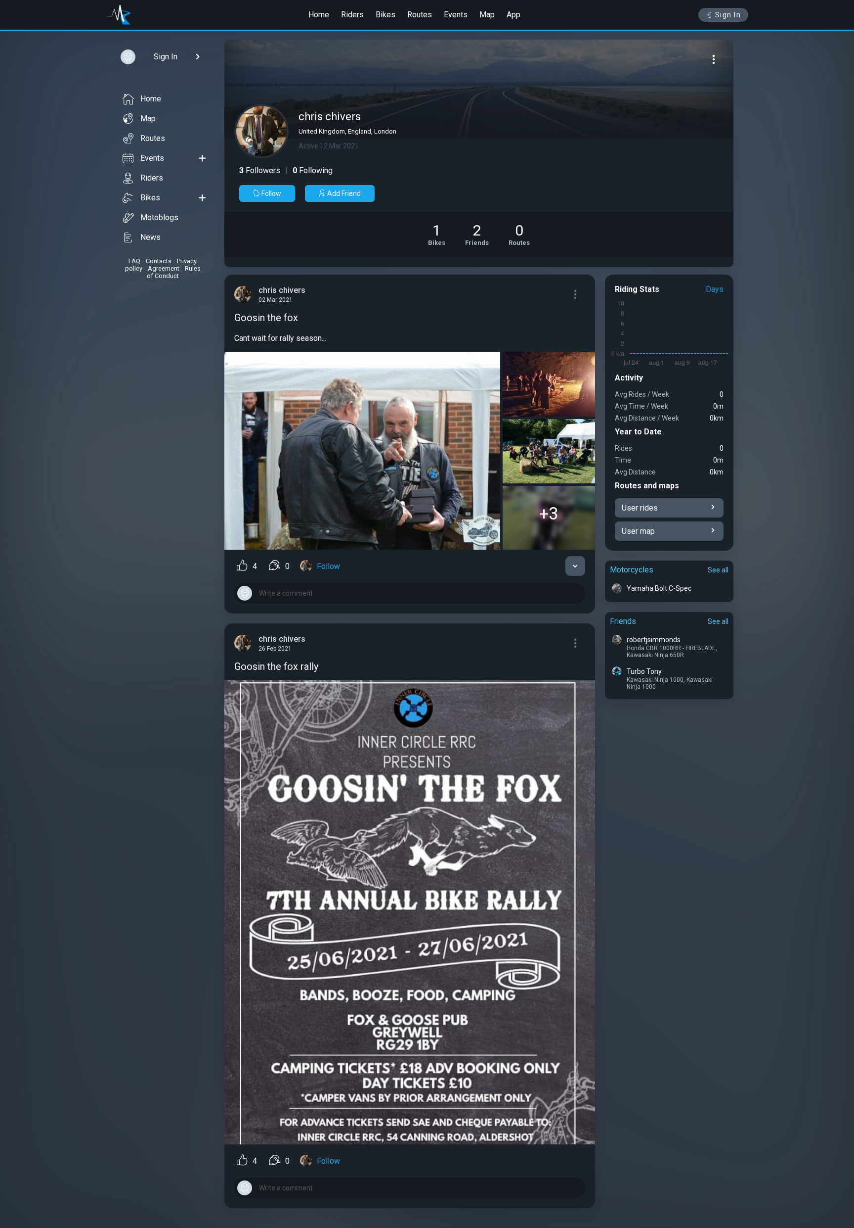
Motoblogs (159, 217)
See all (718, 570)
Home (318, 14)
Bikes (385, 14)
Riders (352, 14)
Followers (259, 170)
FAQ (134, 261)
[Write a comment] (409, 593)
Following (313, 170)
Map (487, 14)
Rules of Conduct (174, 272)
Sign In (728, 15)
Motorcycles (631, 569)
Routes (419, 14)
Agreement (163, 268)
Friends (623, 621)
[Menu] (714, 59)
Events (456, 14)
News (150, 237)
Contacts (158, 261)
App (513, 14)
